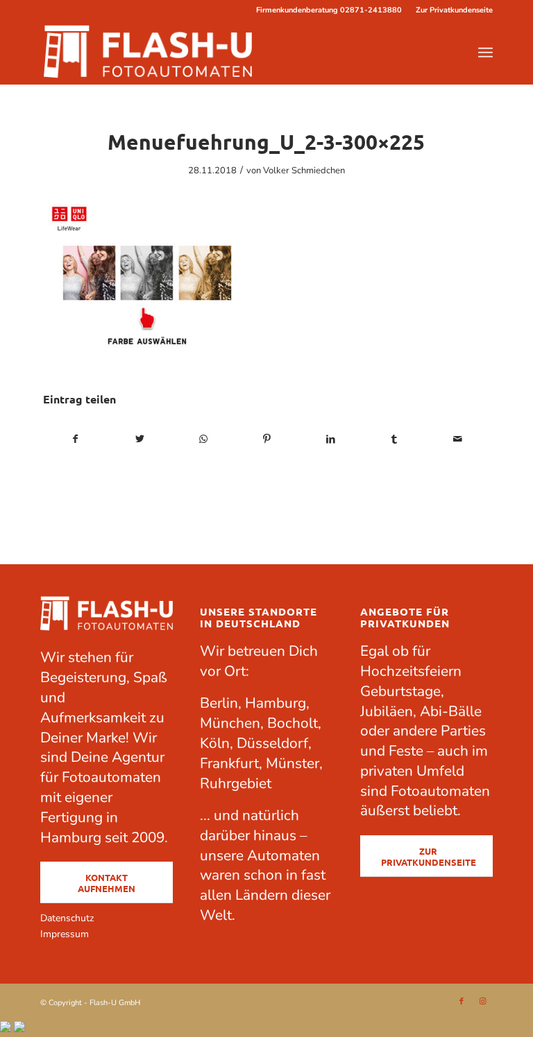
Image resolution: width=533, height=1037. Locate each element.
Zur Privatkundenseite (454, 10)
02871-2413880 (371, 10)
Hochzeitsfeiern (411, 671)
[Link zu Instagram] (482, 1001)
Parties (463, 730)
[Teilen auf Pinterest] (266, 439)
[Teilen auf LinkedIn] (330, 439)
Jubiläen (386, 711)
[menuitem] (451, 10)
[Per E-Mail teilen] (457, 439)
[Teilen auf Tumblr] (394, 439)
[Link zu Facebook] (461, 1001)
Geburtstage (400, 691)
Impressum (64, 934)
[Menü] (485, 52)
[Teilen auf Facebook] (76, 439)
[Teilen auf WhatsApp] (203, 439)
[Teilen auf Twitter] (139, 439)
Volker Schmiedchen (304, 170)
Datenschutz (67, 918)
